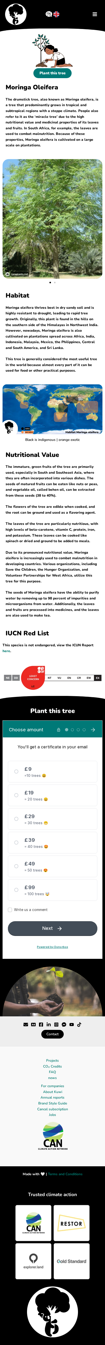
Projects (52, 1060)
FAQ (52, 1072)
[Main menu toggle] (95, 14)
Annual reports (52, 1097)
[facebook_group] (48, 1024)
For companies (52, 1086)
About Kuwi (52, 1091)
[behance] (33, 1024)
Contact (52, 1034)
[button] (50, 282)
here (6, 651)
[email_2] (79, 1024)
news (52, 1077)
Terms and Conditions (65, 1174)
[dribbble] (64, 1024)
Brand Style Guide (52, 1103)
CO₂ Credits (52, 1066)
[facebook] (41, 1024)
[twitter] (25, 1024)
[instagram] (56, 1024)
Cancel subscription (52, 1109)
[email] (71, 1024)
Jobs (52, 1114)
